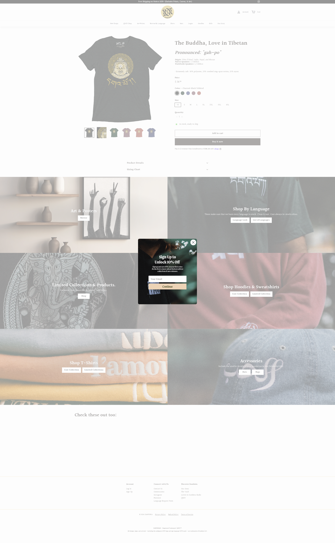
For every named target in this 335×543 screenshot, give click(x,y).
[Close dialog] (193, 242)
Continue (167, 286)
